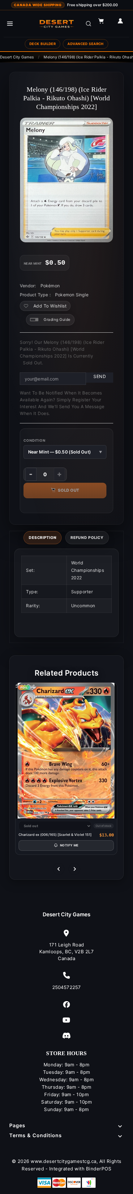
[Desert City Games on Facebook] (66, 1004)
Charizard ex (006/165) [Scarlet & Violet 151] (55, 834)
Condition (34, 440)
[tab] (43, 537)
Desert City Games (67, 914)
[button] (104, 23)
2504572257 (66, 987)
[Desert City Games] (57, 23)
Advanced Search (85, 44)
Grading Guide (57, 319)
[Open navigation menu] (10, 23)
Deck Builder (42, 44)
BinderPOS (99, 1169)
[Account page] (123, 23)
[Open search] (88, 23)
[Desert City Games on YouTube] (66, 1020)
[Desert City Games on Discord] (66, 1035)
